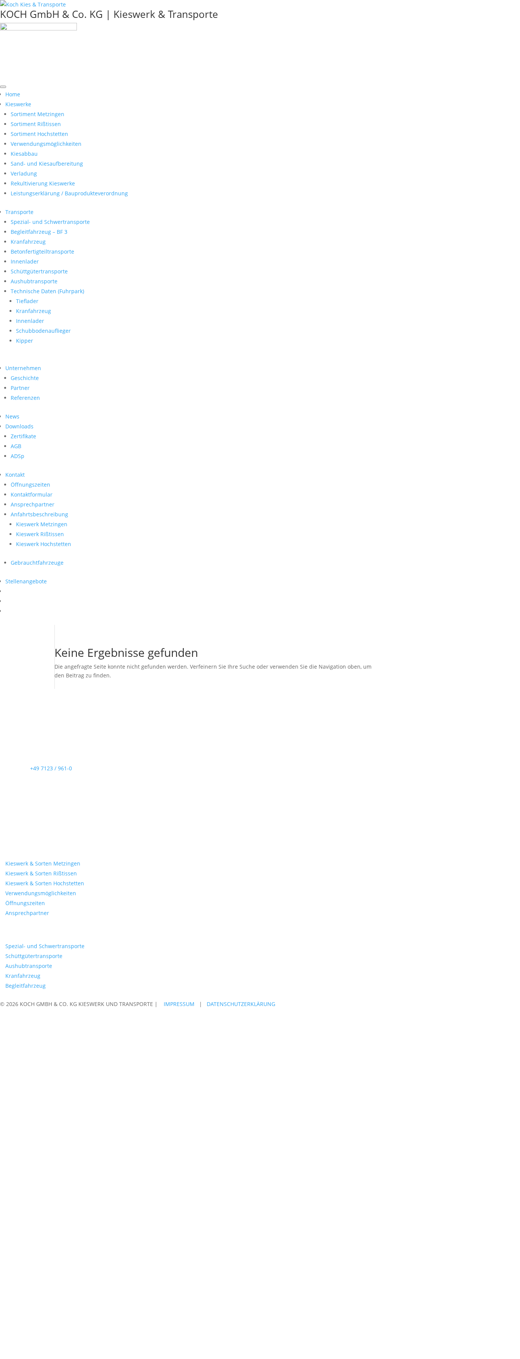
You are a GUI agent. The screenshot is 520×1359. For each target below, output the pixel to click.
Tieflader (27, 301)
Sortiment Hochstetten (39, 133)
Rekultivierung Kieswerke (43, 183)
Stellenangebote (26, 581)
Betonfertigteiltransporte (42, 251)
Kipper (24, 340)
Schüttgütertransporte (39, 271)
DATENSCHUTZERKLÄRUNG (241, 1004)
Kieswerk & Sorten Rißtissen (41, 873)
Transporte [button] (19, 212)
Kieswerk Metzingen (41, 524)
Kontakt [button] (15, 474)
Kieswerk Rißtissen (40, 534)
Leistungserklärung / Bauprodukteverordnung (69, 193)
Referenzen (25, 397)
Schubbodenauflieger (43, 330)
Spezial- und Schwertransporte (50, 221)
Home (12, 94)
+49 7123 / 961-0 (51, 768)
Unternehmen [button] (23, 368)
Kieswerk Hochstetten (43, 544)
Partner (20, 387)
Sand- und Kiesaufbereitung (47, 163)
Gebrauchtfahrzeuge (37, 562)
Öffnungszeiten (30, 484)
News (12, 416)
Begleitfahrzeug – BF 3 (39, 231)
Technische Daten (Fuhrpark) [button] (47, 291)
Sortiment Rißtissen (36, 124)
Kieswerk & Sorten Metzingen (42, 863)
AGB (16, 446)
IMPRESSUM (179, 1004)
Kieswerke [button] (18, 104)
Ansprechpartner (32, 504)
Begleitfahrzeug (25, 985)
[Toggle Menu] (3, 87)
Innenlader (25, 261)
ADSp (17, 456)
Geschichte (25, 378)
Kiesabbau (24, 153)
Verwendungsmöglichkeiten (46, 143)
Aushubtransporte (34, 281)
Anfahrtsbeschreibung (39, 514)
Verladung (24, 173)
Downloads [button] (19, 426)
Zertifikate (23, 436)
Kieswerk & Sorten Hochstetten (44, 883)
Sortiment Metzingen (37, 114)
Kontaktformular (32, 494)
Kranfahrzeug (28, 241)
